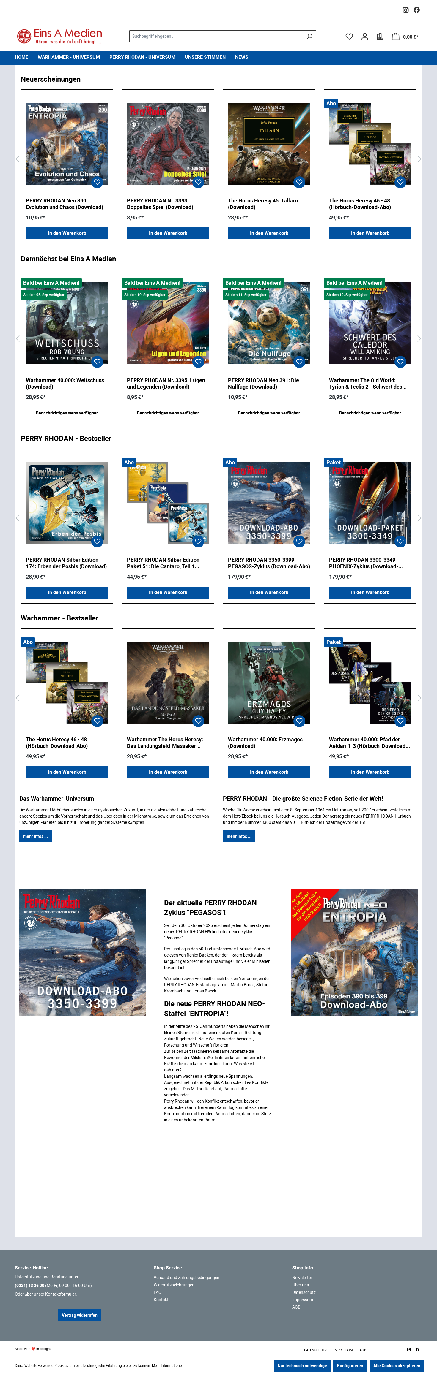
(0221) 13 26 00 (29, 1285)
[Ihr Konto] (364, 36)
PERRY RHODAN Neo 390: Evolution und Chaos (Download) (64, 203)
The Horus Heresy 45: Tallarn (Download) (263, 203)
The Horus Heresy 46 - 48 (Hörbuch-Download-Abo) (360, 203)
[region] (218, 159)
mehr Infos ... (35, 836)
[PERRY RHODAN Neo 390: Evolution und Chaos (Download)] (67, 143)
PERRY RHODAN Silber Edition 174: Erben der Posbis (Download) (66, 563)
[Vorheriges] (17, 159)
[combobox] (215, 36)
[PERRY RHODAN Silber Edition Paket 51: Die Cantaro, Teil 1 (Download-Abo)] (168, 503)
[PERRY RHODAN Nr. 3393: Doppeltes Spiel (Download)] (168, 143)
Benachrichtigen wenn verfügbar (67, 413)
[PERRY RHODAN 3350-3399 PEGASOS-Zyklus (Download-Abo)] (269, 503)
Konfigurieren (350, 1365)
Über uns (300, 1285)
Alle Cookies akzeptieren (396, 1365)
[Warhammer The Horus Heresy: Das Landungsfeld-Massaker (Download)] (168, 682)
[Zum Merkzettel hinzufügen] (97, 182)
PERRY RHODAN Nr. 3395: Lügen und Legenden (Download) (65, 383)
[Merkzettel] (349, 36)
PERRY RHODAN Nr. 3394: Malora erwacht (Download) (369, 383)
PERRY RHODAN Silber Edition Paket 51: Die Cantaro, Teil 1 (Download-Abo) (163, 563)
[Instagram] (405, 8)
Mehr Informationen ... (169, 1366)
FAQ (157, 1292)
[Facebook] (416, 8)
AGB (296, 1307)
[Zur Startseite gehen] (59, 36)
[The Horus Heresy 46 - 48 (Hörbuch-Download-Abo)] (370, 143)
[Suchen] (309, 36)
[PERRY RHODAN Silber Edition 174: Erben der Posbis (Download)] (67, 503)
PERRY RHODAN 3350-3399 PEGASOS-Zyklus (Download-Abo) (269, 563)
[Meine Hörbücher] (380, 36)
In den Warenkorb (67, 233)
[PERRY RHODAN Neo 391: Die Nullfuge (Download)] (168, 323)
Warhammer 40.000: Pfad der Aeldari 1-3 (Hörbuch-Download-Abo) (368, 742)
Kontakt (161, 1299)
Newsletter (302, 1277)
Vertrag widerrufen (80, 1315)
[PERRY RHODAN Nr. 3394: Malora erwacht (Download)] (370, 323)
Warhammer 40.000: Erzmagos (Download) (265, 742)
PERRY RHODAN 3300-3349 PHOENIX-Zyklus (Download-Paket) (363, 563)
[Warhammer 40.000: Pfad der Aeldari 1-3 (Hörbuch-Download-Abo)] (370, 682)
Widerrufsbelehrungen (174, 1285)
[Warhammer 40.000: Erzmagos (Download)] (269, 682)
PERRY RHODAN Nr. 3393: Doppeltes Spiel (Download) (160, 203)
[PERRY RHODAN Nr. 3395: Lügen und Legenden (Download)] (67, 323)
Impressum (302, 1299)
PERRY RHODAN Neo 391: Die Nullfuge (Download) (162, 383)
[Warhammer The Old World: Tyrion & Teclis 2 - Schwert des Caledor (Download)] (269, 323)
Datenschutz (304, 1292)
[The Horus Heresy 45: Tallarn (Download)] (269, 143)
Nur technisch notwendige (302, 1365)
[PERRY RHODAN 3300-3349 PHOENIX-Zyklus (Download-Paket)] (370, 503)
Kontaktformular (60, 1294)
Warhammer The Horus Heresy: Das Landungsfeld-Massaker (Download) (165, 742)
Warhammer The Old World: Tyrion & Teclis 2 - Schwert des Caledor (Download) (264, 383)
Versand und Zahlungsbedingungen (186, 1277)
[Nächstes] (419, 159)
